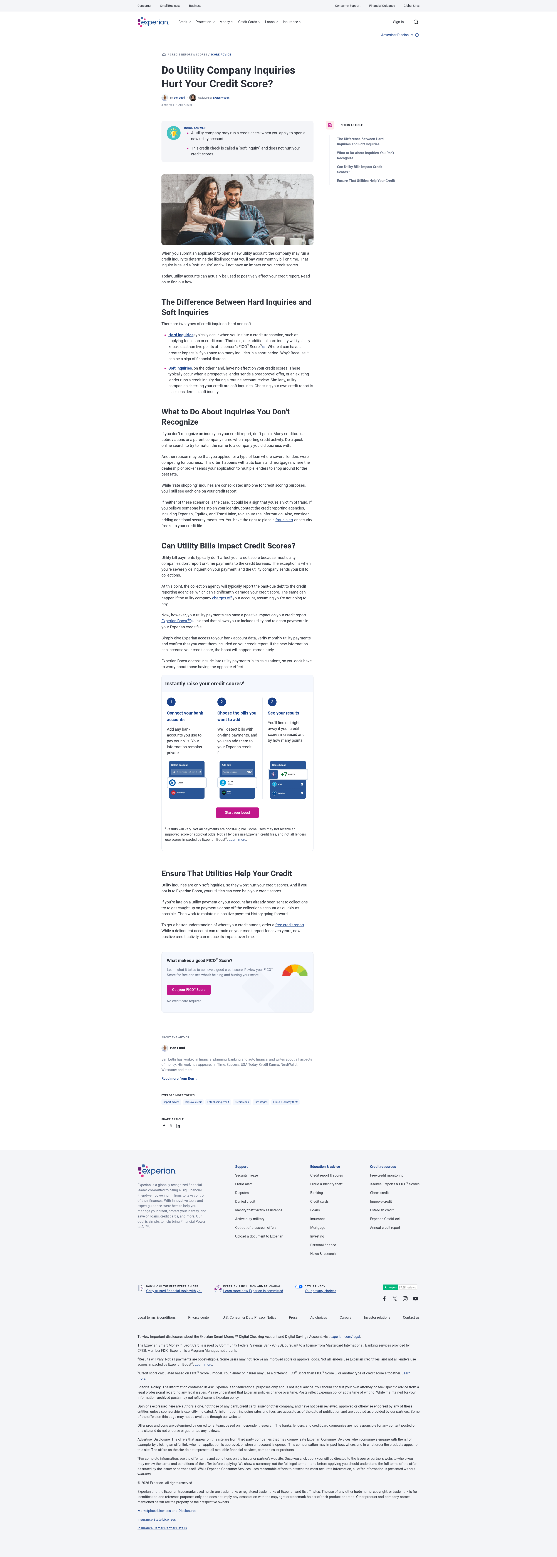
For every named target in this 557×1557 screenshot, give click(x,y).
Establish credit (382, 1210)
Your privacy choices (320, 1291)
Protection (203, 22)
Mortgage (317, 1228)
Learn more (237, 839)
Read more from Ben (177, 1078)
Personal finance (323, 1245)
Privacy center (199, 1317)
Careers (345, 1317)
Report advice (171, 1102)
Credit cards (319, 1201)
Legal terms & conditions (157, 1317)
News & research (323, 1254)
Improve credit (193, 1102)
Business (195, 5)
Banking (316, 1193)
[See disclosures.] (264, 347)
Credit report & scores (188, 54)
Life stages (261, 1102)
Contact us (411, 1317)
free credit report (289, 925)
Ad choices (318, 1317)
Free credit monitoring (387, 1175)
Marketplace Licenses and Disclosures (167, 1511)
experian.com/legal (345, 1337)
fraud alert (284, 520)
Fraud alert (243, 1184)
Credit (182, 22)
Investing (317, 1236)
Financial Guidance (382, 5)
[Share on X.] (171, 1124)
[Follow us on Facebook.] (384, 1299)
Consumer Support (348, 5)
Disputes (242, 1193)
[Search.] (416, 21)
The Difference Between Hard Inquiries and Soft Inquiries (360, 141)
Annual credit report (385, 1228)
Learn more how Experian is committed (253, 1291)
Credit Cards (247, 22)
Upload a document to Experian (259, 1236)
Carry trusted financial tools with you (174, 1291)
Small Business (170, 5)
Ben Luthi (179, 97)
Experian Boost (176, 621)
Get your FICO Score (189, 989)
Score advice (220, 54)
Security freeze (246, 1175)
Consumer (144, 5)
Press (293, 1317)
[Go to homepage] (164, 54)
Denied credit (245, 1201)
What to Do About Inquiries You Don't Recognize (365, 155)
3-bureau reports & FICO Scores (394, 1184)
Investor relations (377, 1317)
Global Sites (411, 5)
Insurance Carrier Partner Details (162, 1528)
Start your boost (237, 812)
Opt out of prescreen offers (255, 1228)
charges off (222, 598)
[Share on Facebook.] (164, 1124)
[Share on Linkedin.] (178, 1124)
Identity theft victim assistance (258, 1210)
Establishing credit (218, 1102)
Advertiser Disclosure (397, 35)
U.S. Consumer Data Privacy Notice (249, 1317)
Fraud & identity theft (285, 1102)
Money (225, 22)
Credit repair (242, 1102)
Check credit (379, 1193)
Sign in (398, 22)
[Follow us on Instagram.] (405, 1299)
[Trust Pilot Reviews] (399, 1287)
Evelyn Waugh (221, 97)
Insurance (290, 22)
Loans (270, 22)
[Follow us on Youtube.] (415, 1299)
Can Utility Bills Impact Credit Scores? (359, 169)
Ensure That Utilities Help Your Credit (366, 181)
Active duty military (250, 1219)
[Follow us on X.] (394, 1299)
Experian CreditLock (385, 1219)
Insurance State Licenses (157, 1519)
